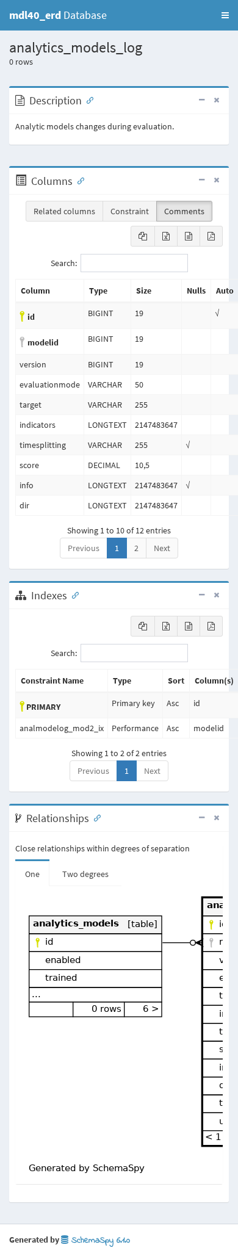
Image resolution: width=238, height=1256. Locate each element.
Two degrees (85, 873)
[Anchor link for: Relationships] (94, 817)
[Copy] (143, 236)
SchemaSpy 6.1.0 (99, 1240)
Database (58, 15)
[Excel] (166, 236)
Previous (83, 548)
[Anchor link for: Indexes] (72, 594)
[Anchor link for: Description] (87, 99)
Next (162, 548)
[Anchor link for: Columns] (78, 180)
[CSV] (188, 236)
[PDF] (211, 236)
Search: (64, 263)
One (32, 873)
